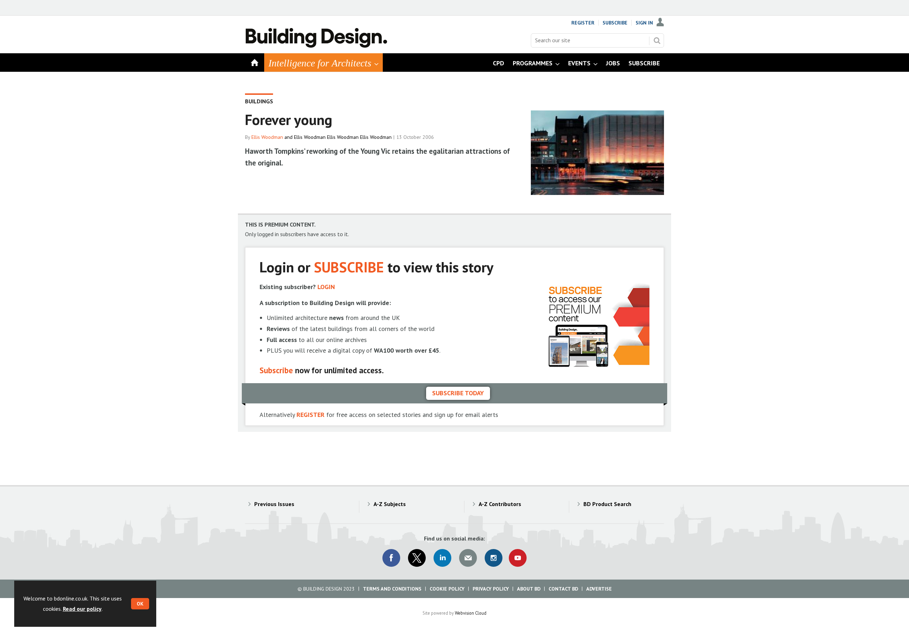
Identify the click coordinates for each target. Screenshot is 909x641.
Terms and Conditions (392, 589)
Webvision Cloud (470, 613)
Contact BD (563, 589)
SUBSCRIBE (349, 266)
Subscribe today (458, 393)
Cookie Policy (447, 589)
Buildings (259, 101)
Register (582, 23)
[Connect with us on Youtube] (517, 558)
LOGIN (326, 287)
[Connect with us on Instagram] (493, 558)
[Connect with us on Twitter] (417, 558)
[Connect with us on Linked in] (442, 558)
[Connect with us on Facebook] (391, 558)
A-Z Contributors (500, 503)
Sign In (644, 23)
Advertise (599, 589)
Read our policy (82, 608)
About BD (528, 589)
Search (657, 40)
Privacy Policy (491, 589)
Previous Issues (274, 503)
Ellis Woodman (267, 137)
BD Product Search (607, 503)
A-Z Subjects (390, 503)
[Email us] (468, 558)
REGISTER (310, 415)
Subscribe (615, 23)
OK (140, 604)
